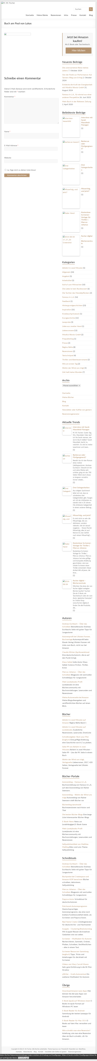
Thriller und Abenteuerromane (74, 360)
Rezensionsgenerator (70, 414)
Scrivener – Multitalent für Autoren (77, 939)
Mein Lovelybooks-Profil (72, 682)
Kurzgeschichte (68, 318)
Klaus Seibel (67, 662)
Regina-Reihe (67, 347)
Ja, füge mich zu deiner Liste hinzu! (21, 170)
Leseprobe (66, 322)
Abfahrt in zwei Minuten (72, 268)
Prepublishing (68, 339)
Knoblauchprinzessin (70, 314)
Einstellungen (23, 1058)
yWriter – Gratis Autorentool (74, 974)
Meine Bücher (68, 397)
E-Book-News (68, 822)
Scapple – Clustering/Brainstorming (77, 929)
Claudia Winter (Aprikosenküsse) (75, 652)
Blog (91, 15)
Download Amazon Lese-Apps (74, 991)
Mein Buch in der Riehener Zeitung (76, 102)
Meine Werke (42, 15)
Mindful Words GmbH (71, 335)
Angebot (65, 276)
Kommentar (9, 97)
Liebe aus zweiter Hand (72, 326)
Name (7, 132)
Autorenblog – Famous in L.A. (74, 782)
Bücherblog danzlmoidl (71, 805)
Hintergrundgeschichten (72, 305)
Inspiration (66, 310)
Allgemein (66, 272)
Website (7, 158)
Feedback (66, 301)
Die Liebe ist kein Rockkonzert (74, 289)
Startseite (30, 15)
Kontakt (82, 15)
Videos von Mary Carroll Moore (75, 964)
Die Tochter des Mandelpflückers (75, 293)
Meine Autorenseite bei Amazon (75, 697)
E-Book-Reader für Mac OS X (74, 1021)
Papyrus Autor (68, 899)
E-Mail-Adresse (11, 146)
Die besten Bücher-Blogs (72, 815)
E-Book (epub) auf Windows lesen (76, 1001)
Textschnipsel (67, 355)
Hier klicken (78, 50)
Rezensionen (56, 15)
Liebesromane (68, 330)
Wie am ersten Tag (69, 364)
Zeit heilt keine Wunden (72, 372)
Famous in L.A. (68, 297)
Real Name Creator (70, 922)
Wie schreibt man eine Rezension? (76, 1030)
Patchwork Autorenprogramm (74, 906)
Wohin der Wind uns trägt (73, 368)
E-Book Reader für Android (73, 1011)
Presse (74, 15)
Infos (66, 15)
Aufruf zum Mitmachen (72, 285)
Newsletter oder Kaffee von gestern (77, 410)
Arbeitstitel (67, 280)
